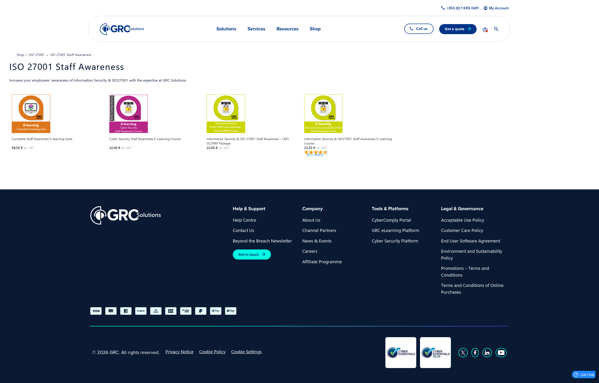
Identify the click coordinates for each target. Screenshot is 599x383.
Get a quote (454, 29)
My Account (499, 8)
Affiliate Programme (322, 261)
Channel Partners (319, 230)
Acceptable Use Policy (462, 220)
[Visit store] (485, 29)
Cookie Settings (246, 351)
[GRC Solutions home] (158, 215)
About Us (311, 220)
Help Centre (244, 220)
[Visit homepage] (122, 29)
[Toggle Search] (496, 29)
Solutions (226, 28)
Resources (288, 28)
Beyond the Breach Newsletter (262, 241)
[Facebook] (475, 352)
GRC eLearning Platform (395, 230)
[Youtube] (501, 352)
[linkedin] (487, 352)
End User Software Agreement (470, 241)
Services (256, 28)
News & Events (317, 241)
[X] (463, 352)
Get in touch (248, 254)
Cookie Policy (212, 351)
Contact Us (243, 230)
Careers (309, 251)
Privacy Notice (179, 351)
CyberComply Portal (391, 220)
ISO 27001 (36, 54)
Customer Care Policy (462, 230)
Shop (315, 28)
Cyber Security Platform (395, 241)
